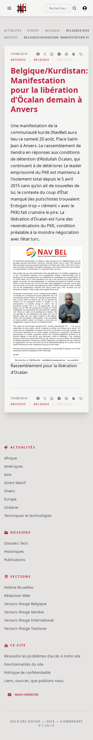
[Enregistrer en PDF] (73, 54)
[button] (9, 8)
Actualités (12, 30)
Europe (33, 30)
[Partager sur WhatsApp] (51, 54)
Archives (11, 37)
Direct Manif (15, 482)
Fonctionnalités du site (23, 664)
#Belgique (65, 60)
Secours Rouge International (29, 620)
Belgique (52, 30)
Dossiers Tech (16, 543)
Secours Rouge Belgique (25, 603)
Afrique (10, 458)
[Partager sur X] (45, 54)
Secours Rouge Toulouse (25, 628)
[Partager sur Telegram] (59, 54)
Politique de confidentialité (27, 672)
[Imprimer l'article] (66, 54)
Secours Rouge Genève (24, 611)
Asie (7, 474)
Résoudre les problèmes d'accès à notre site (42, 656)
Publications (14, 559)
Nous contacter (26, 694)
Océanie (11, 507)
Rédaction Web (17, 595)
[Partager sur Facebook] (38, 54)
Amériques (13, 466)
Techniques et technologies (28, 515)
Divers (9, 490)
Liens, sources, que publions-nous (34, 680)
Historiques (14, 551)
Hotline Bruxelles (19, 587)
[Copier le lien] (80, 54)
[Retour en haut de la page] (81, 729)
